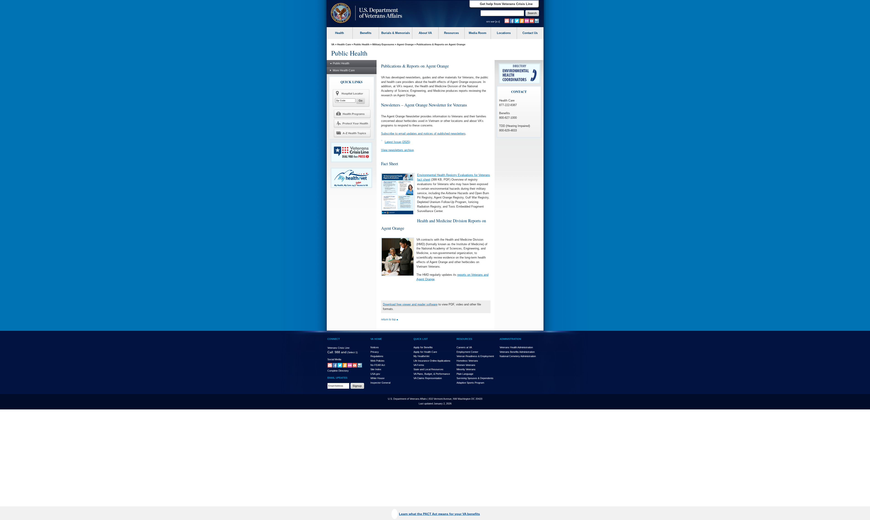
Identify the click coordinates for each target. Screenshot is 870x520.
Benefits (365, 33)
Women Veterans (466, 365)
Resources (451, 33)
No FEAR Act (377, 365)
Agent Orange (405, 44)
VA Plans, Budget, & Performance (431, 373)
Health (339, 33)
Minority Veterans (466, 369)
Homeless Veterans (467, 360)
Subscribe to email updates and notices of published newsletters (423, 133)
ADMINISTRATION (510, 339)
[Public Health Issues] (352, 123)
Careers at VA (464, 347)
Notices (374, 347)
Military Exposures (383, 44)
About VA (425, 33)
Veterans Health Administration (516, 347)
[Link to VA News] (521, 20)
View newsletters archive (397, 150)
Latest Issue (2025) (397, 142)
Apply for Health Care (425, 352)
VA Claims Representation (427, 378)
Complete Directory (338, 370)
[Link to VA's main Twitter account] (516, 20)
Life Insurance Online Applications (431, 360)
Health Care (344, 44)
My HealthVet (421, 356)
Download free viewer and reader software (410, 304)
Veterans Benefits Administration (517, 352)
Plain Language (465, 373)
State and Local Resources (428, 369)
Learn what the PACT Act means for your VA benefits (439, 514)
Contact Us (530, 33)
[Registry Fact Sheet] (397, 193)
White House (377, 378)
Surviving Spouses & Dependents (475, 378)
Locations (504, 33)
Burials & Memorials (395, 33)
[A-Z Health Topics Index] (352, 133)
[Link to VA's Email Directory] (506, 20)
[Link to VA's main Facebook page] (511, 20)
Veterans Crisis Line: (338, 347)
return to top (388, 319)
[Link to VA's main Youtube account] (531, 20)
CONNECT (333, 339)
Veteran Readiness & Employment (475, 356)
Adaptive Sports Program (470, 382)
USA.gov (375, 373)
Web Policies (377, 360)
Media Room (477, 33)
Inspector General (380, 382)
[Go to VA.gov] (365, 13)
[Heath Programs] (352, 113)
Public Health (362, 44)
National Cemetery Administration (518, 356)
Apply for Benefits (423, 347)
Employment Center (467, 352)
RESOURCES (464, 339)
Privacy (374, 352)
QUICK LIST (420, 339)
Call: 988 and (336, 352)
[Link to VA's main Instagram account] (536, 20)
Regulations (376, 356)
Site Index (375, 369)
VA (332, 44)
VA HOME (376, 339)
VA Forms (418, 365)
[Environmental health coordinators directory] (519, 73)
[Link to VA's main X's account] (339, 365)
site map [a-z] (493, 21)
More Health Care (344, 70)
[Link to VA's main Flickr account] (526, 20)
